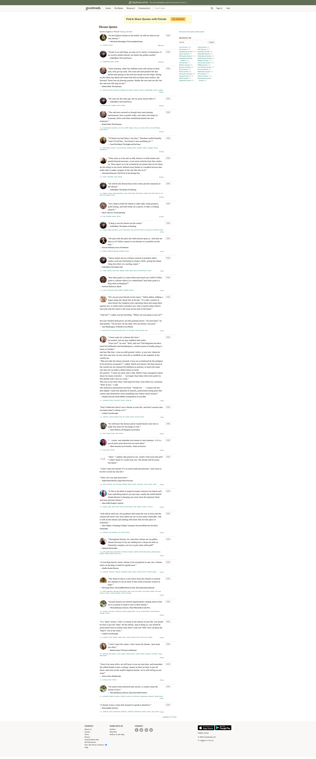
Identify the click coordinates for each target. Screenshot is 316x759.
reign (116, 176)
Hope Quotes (202, 47)
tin (120, 553)
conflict (126, 128)
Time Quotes (202, 74)
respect (139, 572)
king (135, 128)
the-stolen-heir (142, 270)
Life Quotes (183, 49)
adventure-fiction (108, 90)
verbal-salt (128, 400)
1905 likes (161, 45)
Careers (87, 732)
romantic (139, 148)
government (116, 711)
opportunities (131, 611)
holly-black (139, 193)
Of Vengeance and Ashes (130, 430)
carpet (105, 270)
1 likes (162, 251)
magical (122, 270)
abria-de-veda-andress (109, 654)
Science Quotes (203, 76)
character (112, 572)
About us (88, 729)
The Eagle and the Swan (132, 144)
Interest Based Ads (92, 740)
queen (134, 148)
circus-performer (121, 148)
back (104, 330)
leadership (124, 572)
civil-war (120, 128)
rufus (116, 433)
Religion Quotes (203, 60)
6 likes (162, 232)
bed (107, 330)
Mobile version (203, 733)
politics (102, 553)
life (124, 417)
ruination (145, 193)
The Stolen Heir (117, 267)
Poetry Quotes (184, 71)
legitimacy (124, 711)
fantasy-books (130, 654)
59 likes (161, 92)
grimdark (121, 251)
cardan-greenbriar (118, 193)
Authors (113, 729)
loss (138, 128)
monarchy (117, 400)
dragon (105, 506)
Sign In (219, 8)
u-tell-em (150, 506)
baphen (105, 193)
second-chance (145, 611)
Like (168, 35)
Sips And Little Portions (138, 693)
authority (105, 417)
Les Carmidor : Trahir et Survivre (134, 446)
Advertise (113, 732)
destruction (131, 193)
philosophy (137, 711)
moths (127, 270)
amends (105, 611)
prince (119, 105)
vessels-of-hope (115, 593)
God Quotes (183, 62)
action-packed (107, 128)
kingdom (113, 105)
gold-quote (109, 552)
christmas (109, 484)
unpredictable (148, 90)
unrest (155, 90)
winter (155, 484)
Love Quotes (183, 47)
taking (156, 696)
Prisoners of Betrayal (128, 650)
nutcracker (140, 484)
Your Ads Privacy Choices (94, 745)
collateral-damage (113, 251)
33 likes (161, 177)
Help (86, 747)
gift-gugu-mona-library (120, 591)
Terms (87, 734)
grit (127, 90)
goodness (115, 532)
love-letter (138, 591)
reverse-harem (128, 506)
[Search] (212, 8)
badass (105, 251)
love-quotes (146, 591)
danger (131, 128)
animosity (106, 696)
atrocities (115, 128)
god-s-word (131, 591)
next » (175, 717)
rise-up (138, 611)
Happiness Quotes (185, 80)
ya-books (148, 654)
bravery (113, 148)
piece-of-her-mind (117, 506)
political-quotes (155, 552)
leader (120, 637)
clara (114, 484)
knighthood (106, 61)
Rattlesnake (116, 676)
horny (124, 330)
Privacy (87, 737)
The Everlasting (119, 213)
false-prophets (118, 290)
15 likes (161, 216)
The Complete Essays (135, 41)
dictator (116, 417)
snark (134, 506)
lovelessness (136, 696)
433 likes (161, 62)
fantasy (105, 105)
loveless (128, 696)
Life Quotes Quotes (204, 62)
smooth (137, 330)
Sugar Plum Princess (125, 481)
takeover (151, 696)
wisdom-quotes (151, 572)
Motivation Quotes (204, 71)
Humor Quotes (184, 54)
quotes (152, 591)
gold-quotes (117, 552)
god (110, 532)
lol (127, 330)
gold (104, 552)
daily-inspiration (108, 591)
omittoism (131, 711)
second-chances (155, 611)
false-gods (110, 290)
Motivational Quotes (204, 56)
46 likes (161, 105)
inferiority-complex (127, 552)
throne (111, 45)
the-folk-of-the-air (154, 193)
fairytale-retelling (121, 484)
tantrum (139, 506)
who (145, 637)
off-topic (131, 330)
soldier (145, 148)
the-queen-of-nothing (152, 230)
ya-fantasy (154, 654)
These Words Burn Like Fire (139, 608)
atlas (104, 433)
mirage (105, 679)
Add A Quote (200, 31)
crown (126, 193)
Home (108, 8)
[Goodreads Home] (93, 8)
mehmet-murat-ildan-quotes (142, 552)
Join (228, 8)
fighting (122, 90)
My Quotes (190, 31)
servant (137, 417)
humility (105, 45)
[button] (131, 8)
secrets (142, 128)
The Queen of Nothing (127, 190)
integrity (117, 572)
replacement (144, 696)
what (142, 637)
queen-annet (133, 270)
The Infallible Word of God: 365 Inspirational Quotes (134, 588)
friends (108, 433)
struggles (150, 148)
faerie (111, 400)
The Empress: (117, 86)
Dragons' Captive (116, 503)
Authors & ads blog (117, 734)
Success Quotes (203, 69)
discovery (117, 90)
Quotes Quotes (184, 76)
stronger (102, 613)
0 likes (162, 433)
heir (109, 105)
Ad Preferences (90, 742)
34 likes (161, 151)
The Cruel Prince (125, 58)
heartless (117, 696)
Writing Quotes (203, 65)
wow (146, 330)
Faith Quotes (202, 49)
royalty (138, 654)
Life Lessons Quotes (185, 74)
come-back (111, 611)
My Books (118, 8)
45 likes (161, 131)
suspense (136, 90)
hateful (111, 696)
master (127, 417)
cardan (110, 193)
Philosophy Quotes (185, 56)
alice (104, 484)
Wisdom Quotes (184, 65)
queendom (110, 176)
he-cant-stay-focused (115, 330)
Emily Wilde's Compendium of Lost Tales (130, 397)
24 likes (161, 197)
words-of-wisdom (126, 593)
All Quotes (182, 31)
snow (145, 484)
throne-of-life (136, 637)
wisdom (150, 637)
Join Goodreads (178, 19)
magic (109, 506)
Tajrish (119, 286)
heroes (131, 90)
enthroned (118, 611)
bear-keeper (106, 148)
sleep (123, 532)
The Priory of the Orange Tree (129, 173)
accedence (106, 400)
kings (113, 433)
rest (119, 532)
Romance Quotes (185, 67)
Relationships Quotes (205, 58)
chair (110, 637)
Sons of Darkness (121, 247)
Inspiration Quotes (204, 51)
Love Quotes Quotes (204, 67)
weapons (160, 90)
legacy (130, 572)
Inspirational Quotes (186, 51)
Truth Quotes (183, 69)
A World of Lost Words (124, 327)
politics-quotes (109, 553)
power (112, 61)
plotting (129, 148)
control (111, 417)
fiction (134, 484)
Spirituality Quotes (204, 54)
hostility (123, 696)
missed (124, 611)
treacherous (103, 149)
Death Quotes (184, 78)
